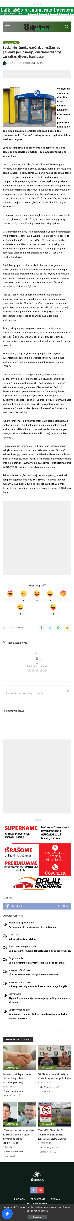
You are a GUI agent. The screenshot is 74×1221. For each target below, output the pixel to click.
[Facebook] (41, 627)
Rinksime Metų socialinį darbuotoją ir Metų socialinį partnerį (17, 1078)
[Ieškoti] (67, 27)
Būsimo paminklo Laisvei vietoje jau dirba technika (37, 962)
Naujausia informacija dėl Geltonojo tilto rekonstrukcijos (40, 951)
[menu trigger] (9, 27)
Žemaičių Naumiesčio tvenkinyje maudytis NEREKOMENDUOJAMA (52, 1134)
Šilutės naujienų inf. (33, 62)
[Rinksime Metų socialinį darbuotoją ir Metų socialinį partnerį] (19, 1057)
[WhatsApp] (58, 627)
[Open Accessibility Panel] (7, 1213)
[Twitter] (49, 627)
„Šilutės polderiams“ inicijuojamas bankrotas (33, 974)
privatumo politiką (39, 1211)
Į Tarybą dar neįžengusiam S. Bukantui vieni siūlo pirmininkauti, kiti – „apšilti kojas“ (19, 1136)
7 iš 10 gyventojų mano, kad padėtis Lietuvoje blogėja (38, 986)
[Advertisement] (38, 74)
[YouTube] (40, 1190)
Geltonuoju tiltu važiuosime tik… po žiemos (32, 927)
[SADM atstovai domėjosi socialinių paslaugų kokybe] (54, 1057)
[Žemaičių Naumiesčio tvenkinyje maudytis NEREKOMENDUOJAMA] (54, 1114)
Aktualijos (11, 43)
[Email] (67, 627)
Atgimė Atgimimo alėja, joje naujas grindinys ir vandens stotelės (39, 1000)
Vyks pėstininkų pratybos (22, 939)
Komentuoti (9, 1095)
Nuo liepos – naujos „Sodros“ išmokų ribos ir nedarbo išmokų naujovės (38, 1016)
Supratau (37, 1217)
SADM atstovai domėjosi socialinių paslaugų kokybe (54, 1076)
